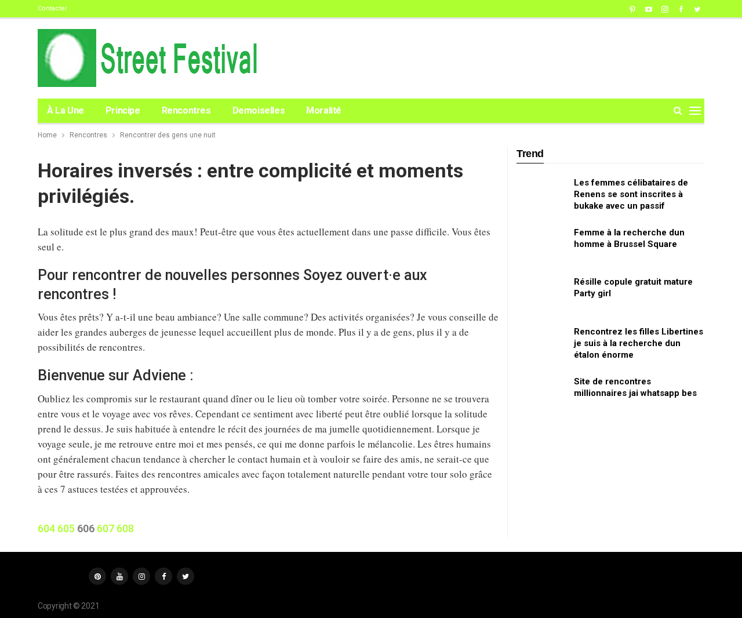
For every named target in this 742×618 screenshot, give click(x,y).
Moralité (323, 110)
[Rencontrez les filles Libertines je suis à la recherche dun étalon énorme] (541, 344)
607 (105, 528)
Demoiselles (258, 110)
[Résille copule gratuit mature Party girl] (541, 294)
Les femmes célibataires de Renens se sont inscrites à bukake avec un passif (631, 194)
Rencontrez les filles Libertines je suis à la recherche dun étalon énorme (638, 343)
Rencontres (186, 110)
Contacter (52, 8)
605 (66, 528)
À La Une (65, 110)
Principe (123, 110)
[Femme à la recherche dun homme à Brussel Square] (541, 245)
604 (46, 528)
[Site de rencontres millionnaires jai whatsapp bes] (541, 394)
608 (125, 528)
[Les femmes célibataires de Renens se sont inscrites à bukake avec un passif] (541, 195)
